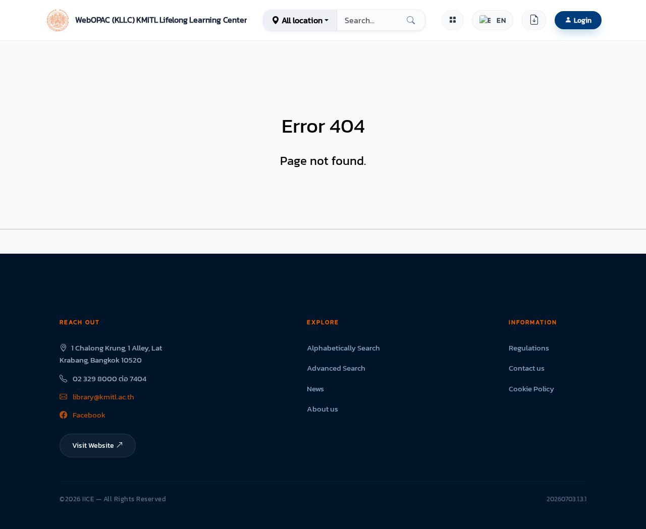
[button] (145, 20)
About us (322, 409)
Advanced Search (336, 368)
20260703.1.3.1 (566, 499)
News (315, 388)
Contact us (527, 368)
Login (582, 20)
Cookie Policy (531, 388)
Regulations (529, 348)
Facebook (88, 415)
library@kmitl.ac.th (102, 396)
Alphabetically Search (343, 348)
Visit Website (93, 445)
